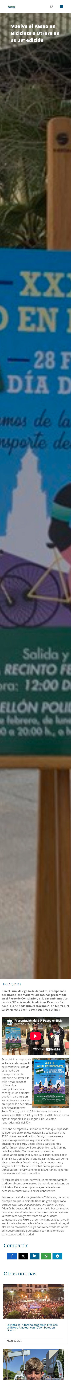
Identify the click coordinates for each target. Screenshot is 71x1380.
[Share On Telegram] (57, 1256)
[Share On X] (23, 1256)
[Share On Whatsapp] (46, 1256)
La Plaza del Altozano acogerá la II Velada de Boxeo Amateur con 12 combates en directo (34, 1314)
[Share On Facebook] (12, 1256)
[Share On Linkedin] (35, 1256)
